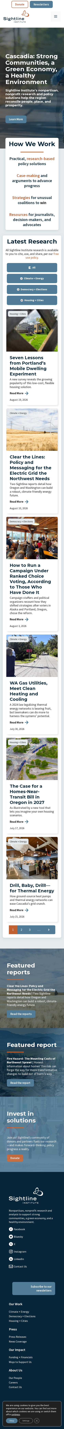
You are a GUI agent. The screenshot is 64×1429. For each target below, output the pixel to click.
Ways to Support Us (20, 1362)
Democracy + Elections (21, 521)
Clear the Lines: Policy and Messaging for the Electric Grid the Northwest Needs (30, 467)
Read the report (20, 1083)
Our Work (15, 1304)
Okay (11, 1420)
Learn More (16, 119)
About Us (15, 1370)
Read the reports (21, 1014)
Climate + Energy (18, 413)
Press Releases (17, 1336)
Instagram (20, 1251)
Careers (13, 1382)
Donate (19, 4)
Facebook (19, 1229)
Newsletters (41, 4)
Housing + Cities (18, 313)
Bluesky (18, 1236)
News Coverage (18, 1341)
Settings (25, 1420)
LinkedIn (19, 1259)
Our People (15, 1378)
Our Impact (17, 1350)
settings (15, 1414)
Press (13, 1329)
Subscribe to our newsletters (41, 1288)
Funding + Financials (21, 1357)
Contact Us (20, 1266)
